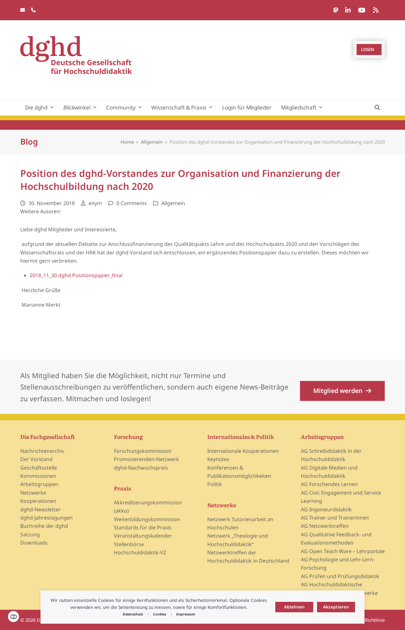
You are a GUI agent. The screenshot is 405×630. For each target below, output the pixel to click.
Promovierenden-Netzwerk (146, 459)
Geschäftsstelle (38, 467)
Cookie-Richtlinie (366, 620)
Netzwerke (33, 492)
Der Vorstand (36, 459)
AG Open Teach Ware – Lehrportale (343, 551)
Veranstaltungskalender (143, 535)
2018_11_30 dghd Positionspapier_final (76, 275)
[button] (377, 107)
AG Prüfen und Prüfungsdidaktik (340, 576)
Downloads (33, 542)
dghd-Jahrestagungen (46, 517)
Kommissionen (38, 475)
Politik (214, 484)
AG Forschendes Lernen (329, 484)
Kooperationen (38, 500)
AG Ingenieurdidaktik (326, 509)
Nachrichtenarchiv (42, 450)
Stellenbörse (129, 544)
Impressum (185, 614)
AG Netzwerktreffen (325, 525)
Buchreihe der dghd (44, 525)
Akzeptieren (336, 607)
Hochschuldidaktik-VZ (140, 552)
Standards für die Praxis (142, 527)
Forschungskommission (142, 450)
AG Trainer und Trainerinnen (335, 517)
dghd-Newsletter (40, 509)
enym (95, 203)
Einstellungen (13, 616)
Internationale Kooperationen (243, 450)
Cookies (159, 614)
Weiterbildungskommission (147, 519)
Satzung (30, 534)
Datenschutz (133, 614)
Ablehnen (294, 607)
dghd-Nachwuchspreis (141, 467)
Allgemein (173, 203)
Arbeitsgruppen (39, 484)
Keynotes (218, 459)
